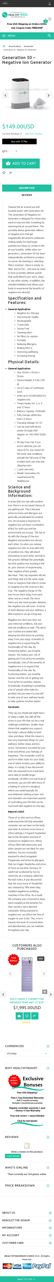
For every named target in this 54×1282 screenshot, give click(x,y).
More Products (15, 46)
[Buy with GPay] (19, 141)
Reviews (27, 195)
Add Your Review (33, 133)
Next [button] (48, 95)
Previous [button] (5, 95)
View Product (19, 1015)
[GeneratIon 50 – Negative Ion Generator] (27, 94)
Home (4, 46)
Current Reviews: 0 (12, 133)
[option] (27, 94)
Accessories (28, 46)
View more (13, 1156)
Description (27, 188)
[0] (45, 22)
